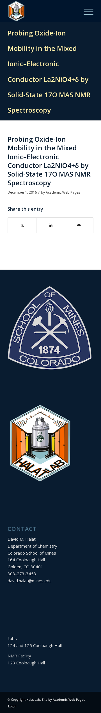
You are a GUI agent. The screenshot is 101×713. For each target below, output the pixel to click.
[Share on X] (22, 225)
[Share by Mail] (79, 225)
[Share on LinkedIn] (50, 225)
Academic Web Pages (63, 192)
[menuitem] (85, 11)
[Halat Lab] (42, 11)
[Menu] (85, 11)
